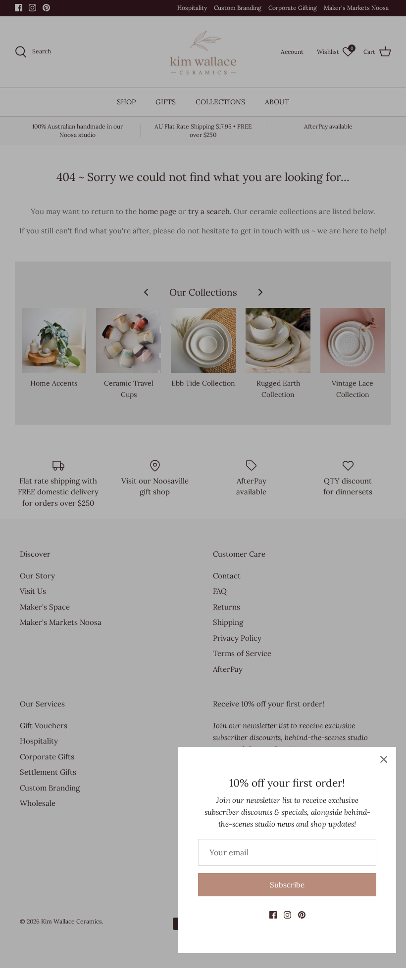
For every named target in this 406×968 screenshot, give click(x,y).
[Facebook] (273, 915)
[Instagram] (287, 915)
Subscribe (287, 884)
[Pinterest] (301, 915)
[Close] (384, 759)
